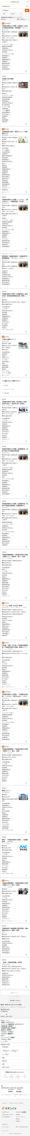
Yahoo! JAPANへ (5, 1130)
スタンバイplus (5, 1126)
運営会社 (18, 1119)
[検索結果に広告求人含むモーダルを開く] (4, 19)
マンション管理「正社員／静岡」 (13, 605)
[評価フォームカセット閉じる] (27, 1072)
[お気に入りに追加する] (26, 71)
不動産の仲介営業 (7, 79)
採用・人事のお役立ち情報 (22, 1126)
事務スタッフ (6, 790)
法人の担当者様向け (6, 1116)
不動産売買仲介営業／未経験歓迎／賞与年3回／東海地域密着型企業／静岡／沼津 (15, 296)
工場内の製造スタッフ (9, 339)
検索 (27, 10)
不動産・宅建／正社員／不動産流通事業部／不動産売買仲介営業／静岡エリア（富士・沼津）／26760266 (15, 647)
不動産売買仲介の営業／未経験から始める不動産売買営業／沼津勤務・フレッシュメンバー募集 (15, 28)
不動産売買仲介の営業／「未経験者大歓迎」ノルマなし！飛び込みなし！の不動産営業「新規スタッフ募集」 (15, 696)
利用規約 (18, 1114)
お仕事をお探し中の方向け (7, 1114)
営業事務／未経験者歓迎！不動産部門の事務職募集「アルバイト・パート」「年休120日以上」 (15, 258)
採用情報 (18, 1121)
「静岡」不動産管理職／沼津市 (12, 962)
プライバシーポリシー (21, 1116)
